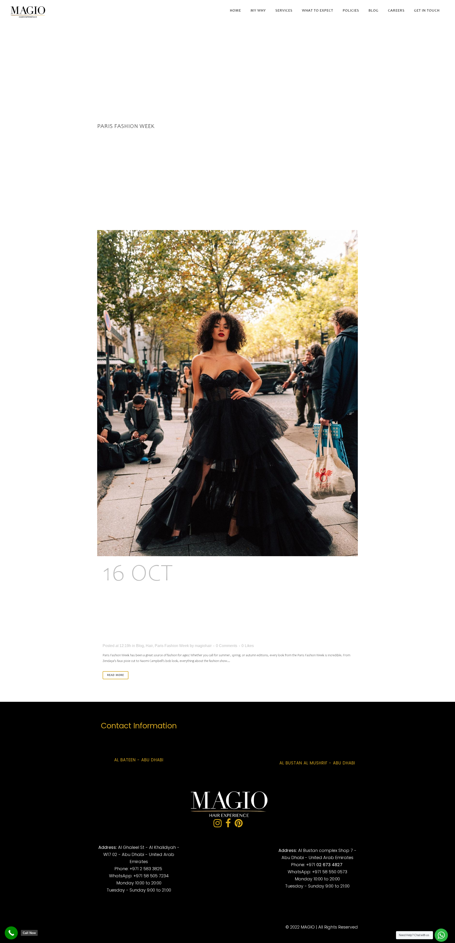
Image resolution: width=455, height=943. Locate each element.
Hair (149, 646)
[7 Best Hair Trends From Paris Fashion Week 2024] (227, 393)
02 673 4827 (329, 865)
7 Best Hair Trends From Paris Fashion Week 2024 (212, 602)
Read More (115, 675)
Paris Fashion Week (172, 646)
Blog (140, 646)
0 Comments (226, 646)
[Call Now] (11, 932)
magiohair (203, 646)
